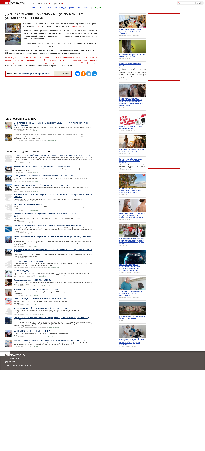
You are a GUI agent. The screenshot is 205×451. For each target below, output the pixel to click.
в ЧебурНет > (98, 8)
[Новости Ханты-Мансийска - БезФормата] (13, 2)
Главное (34, 8)
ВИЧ (39, 26)
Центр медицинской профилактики (35, 74)
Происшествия (74, 8)
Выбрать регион (10, 363)
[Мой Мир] (94, 73)
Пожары (86, 8)
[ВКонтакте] (77, 73)
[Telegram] (88, 73)
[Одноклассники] (83, 73)
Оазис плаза (77, 26)
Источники (52, 8)
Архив (43, 8)
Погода (62, 8)
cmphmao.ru (12, 46)
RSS (31, 365)
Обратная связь (10, 361)
